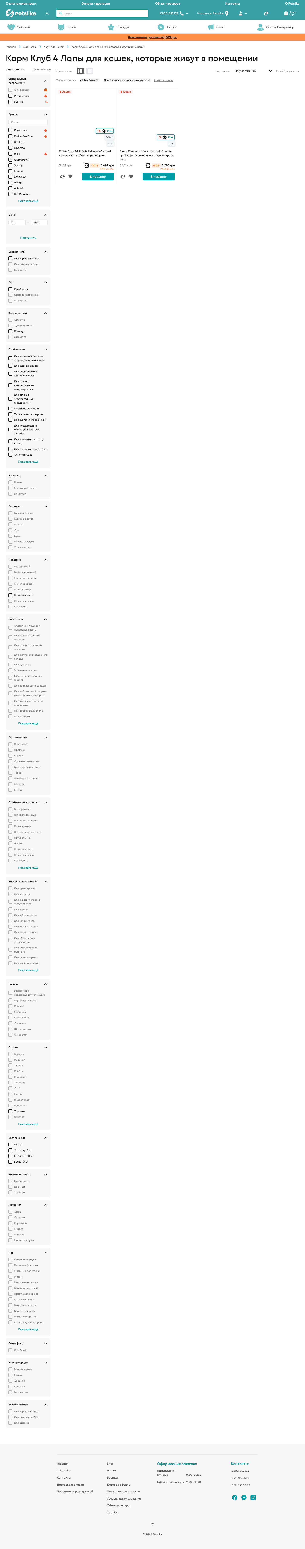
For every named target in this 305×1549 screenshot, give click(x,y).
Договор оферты (119, 1484)
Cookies (112, 1512)
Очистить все (163, 80)
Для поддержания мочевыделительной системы (26, 429)
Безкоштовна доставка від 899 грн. (152, 37)
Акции (171, 27)
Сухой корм (21, 289)
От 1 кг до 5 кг (22, 1150)
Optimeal (20, 147)
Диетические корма (26, 408)
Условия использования (124, 1498)
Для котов (29, 46)
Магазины (210, 13)
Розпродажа (22, 95)
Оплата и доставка (95, 3)
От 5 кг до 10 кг (23, 1156)
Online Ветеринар (280, 27)
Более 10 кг (21, 1161)
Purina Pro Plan (23, 136)
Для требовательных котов (30, 449)
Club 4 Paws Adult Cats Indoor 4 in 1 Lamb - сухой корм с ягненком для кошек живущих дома (146, 155)
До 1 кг (18, 1144)
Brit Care (19, 142)
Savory (18, 165)
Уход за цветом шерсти (28, 414)
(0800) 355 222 (240, 1470)
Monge (18, 182)
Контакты (232, 3)
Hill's (17, 153)
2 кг (110, 143)
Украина (19, 1111)
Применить (28, 238)
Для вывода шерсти (26, 365)
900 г (109, 137)
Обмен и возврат (167, 3)
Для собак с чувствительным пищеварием (24, 398)
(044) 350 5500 (240, 1477)
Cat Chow (20, 176)
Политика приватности (123, 1491)
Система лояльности (21, 3)
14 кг (108, 131)
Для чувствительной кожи (30, 419)
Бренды (123, 27)
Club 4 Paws (21, 159)
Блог (219, 27)
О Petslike (292, 3)
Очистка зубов (23, 454)
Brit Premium (22, 194)
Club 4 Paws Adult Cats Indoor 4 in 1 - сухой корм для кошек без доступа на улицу (85, 153)
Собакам (24, 27)
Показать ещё (28, 201)
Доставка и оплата (70, 1484)
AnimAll (18, 188)
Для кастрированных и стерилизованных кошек (29, 358)
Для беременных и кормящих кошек (25, 373)
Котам (71, 27)
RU (47, 13)
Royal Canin (21, 130)
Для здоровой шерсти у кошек (28, 441)
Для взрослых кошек (26, 258)
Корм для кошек (54, 46)
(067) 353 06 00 (240, 1485)
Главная (11, 46)
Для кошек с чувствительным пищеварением (24, 385)
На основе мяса (23, 595)
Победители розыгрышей (75, 1491)
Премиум (19, 331)
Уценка (18, 101)
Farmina (19, 171)
